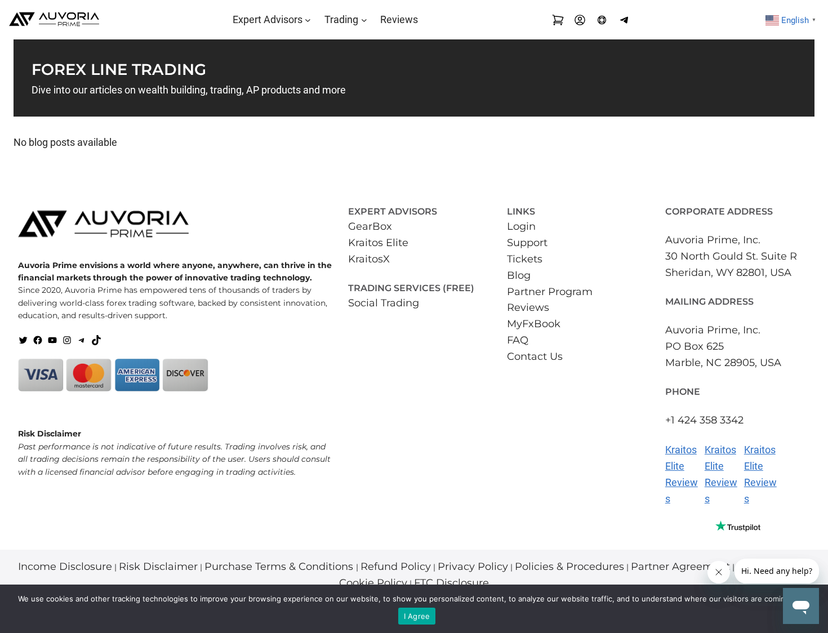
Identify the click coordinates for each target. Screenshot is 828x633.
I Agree (417, 616)
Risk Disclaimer (158, 566)
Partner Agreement (680, 566)
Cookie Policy (373, 583)
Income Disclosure (65, 566)
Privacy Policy (473, 566)
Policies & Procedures (569, 566)
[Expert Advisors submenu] (308, 20)
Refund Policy (395, 566)
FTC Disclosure (451, 583)
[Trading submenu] (364, 20)
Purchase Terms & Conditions (280, 566)
